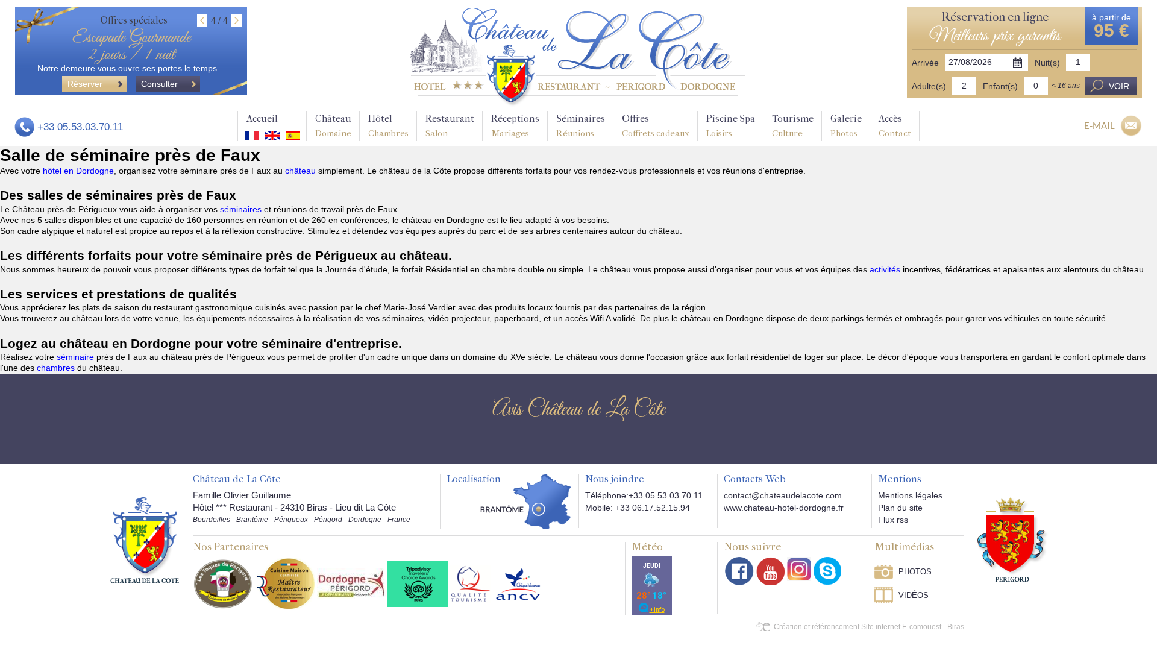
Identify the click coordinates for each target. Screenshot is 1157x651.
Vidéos (913, 595)
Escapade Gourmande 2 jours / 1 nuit (131, 46)
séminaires (242, 209)
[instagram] (799, 569)
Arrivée (925, 62)
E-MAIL (1099, 125)
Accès (895, 126)
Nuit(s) (1047, 62)
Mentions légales (910, 495)
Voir (1119, 86)
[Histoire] (144, 539)
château (301, 170)
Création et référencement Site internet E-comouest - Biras (869, 627)
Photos (915, 571)
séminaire (76, 357)
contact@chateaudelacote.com (783, 495)
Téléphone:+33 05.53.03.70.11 (644, 495)
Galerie (846, 126)
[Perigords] (1012, 539)
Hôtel (388, 126)
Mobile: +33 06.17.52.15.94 (637, 507)
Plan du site (900, 507)
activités (886, 269)
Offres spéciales (134, 20)
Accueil (262, 118)
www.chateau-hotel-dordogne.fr (784, 507)
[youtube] (770, 571)
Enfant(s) (1000, 86)
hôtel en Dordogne (78, 170)
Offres (655, 126)
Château (333, 126)
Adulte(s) (929, 86)
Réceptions (515, 126)
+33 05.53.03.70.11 (80, 127)
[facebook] (739, 571)
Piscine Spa (730, 126)
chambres (57, 368)
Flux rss (893, 519)
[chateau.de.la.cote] (827, 571)
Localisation (474, 479)
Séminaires (580, 126)
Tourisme (793, 126)
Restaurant (449, 126)
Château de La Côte (237, 479)
